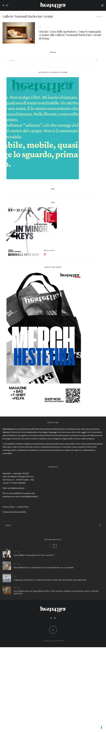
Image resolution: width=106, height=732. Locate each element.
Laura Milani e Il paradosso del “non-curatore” (34, 555)
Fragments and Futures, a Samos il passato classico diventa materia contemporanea (50, 580)
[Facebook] (51, 618)
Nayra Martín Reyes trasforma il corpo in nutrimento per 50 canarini (43, 567)
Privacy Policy (9, 507)
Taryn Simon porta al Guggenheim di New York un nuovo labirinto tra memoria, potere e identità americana (56, 592)
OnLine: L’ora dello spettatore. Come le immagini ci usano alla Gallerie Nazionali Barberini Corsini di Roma (70, 35)
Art (40, 27)
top (18, 552)
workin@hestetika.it (16, 488)
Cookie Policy (23, 507)
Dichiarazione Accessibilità (14, 512)
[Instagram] (55, 618)
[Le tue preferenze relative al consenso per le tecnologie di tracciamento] (101, 727)
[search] (96, 60)
